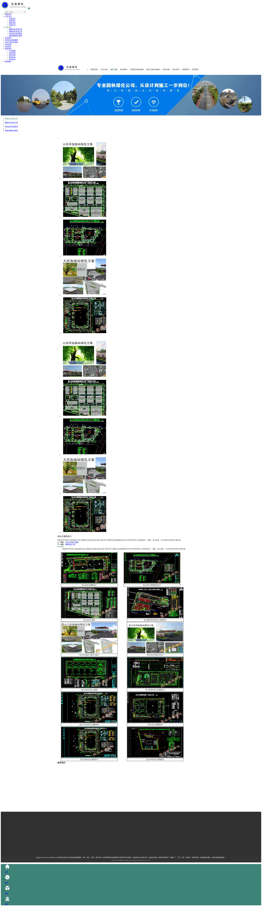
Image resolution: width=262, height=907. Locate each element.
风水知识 (12, 59)
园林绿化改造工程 (15, 31)
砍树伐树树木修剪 (15, 36)
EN (29, 8)
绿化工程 (8, 27)
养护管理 (12, 55)
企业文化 (12, 18)
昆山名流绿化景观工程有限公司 (121, 860)
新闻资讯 (8, 48)
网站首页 (8, 14)
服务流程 (12, 23)
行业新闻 (12, 51)
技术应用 (12, 53)
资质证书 (12, 25)
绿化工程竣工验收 (11, 42)
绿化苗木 (8, 46)
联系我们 (8, 61)
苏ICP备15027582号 (144, 860)
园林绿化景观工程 (15, 29)
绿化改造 (8, 44)
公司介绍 (8, 16)
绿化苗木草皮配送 (15, 33)
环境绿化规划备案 (11, 40)
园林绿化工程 (70, 544)
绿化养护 (8, 38)
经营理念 (12, 20)
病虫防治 (12, 57)
